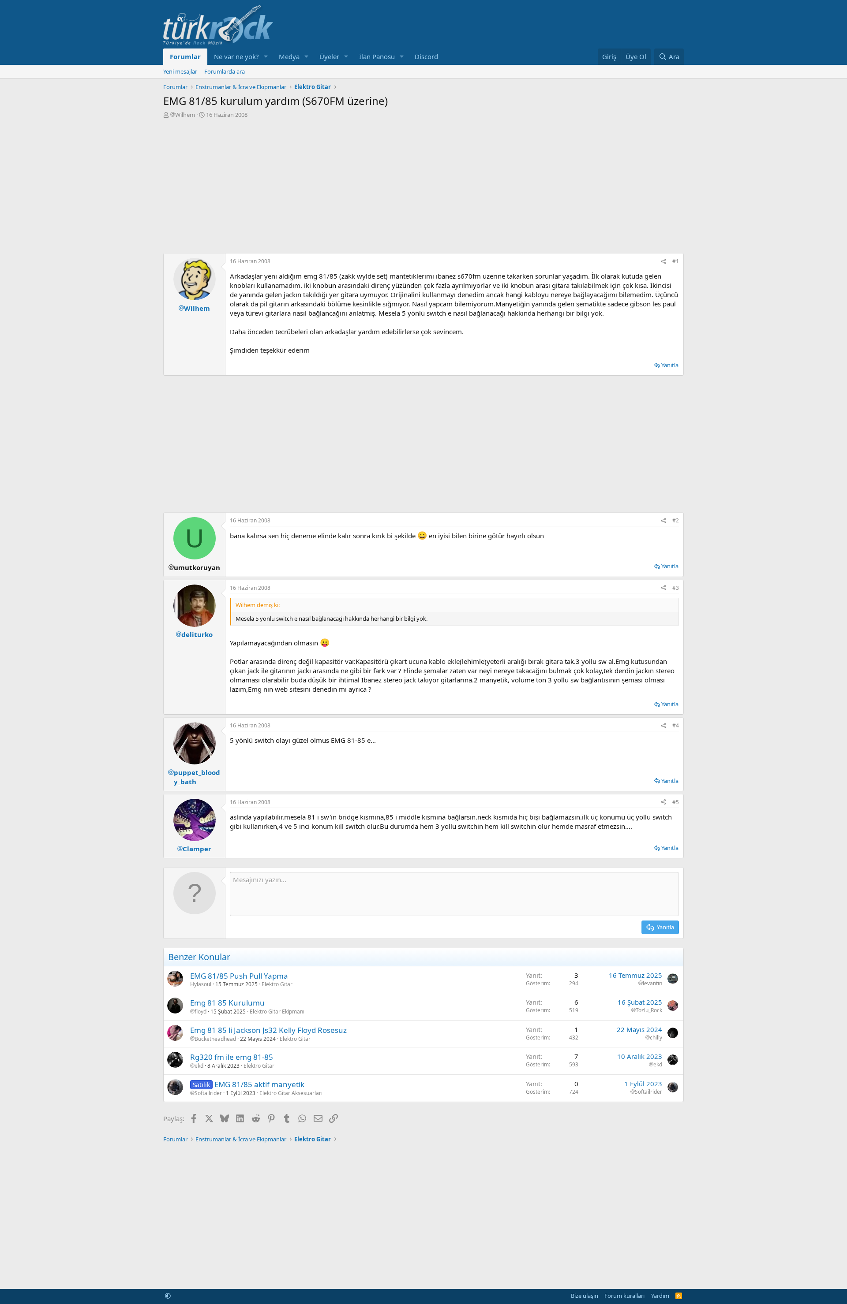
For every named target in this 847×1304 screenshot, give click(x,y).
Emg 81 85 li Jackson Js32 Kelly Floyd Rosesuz (268, 1030)
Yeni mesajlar (180, 71)
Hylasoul (200, 984)
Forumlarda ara (224, 71)
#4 (675, 725)
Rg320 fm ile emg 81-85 (231, 1057)
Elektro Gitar (277, 984)
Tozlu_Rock (649, 1010)
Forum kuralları (624, 1296)
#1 (675, 261)
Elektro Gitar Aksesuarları (290, 1093)
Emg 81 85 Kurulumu (227, 1003)
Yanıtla (669, 365)
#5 (675, 802)
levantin (652, 983)
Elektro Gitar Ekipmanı (277, 1011)
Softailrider (208, 1093)
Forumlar (185, 56)
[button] (266, 56)
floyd (200, 1011)
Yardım (660, 1296)
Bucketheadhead (215, 1039)
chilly (656, 1037)
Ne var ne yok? (236, 56)
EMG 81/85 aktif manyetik (259, 1084)
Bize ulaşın (584, 1296)
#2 (675, 520)
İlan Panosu (377, 56)
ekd (199, 1065)
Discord (426, 56)
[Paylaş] (663, 262)
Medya (289, 56)
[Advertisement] (423, 184)
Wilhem (185, 115)
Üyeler (329, 56)
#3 (675, 588)
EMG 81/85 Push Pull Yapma (239, 976)
